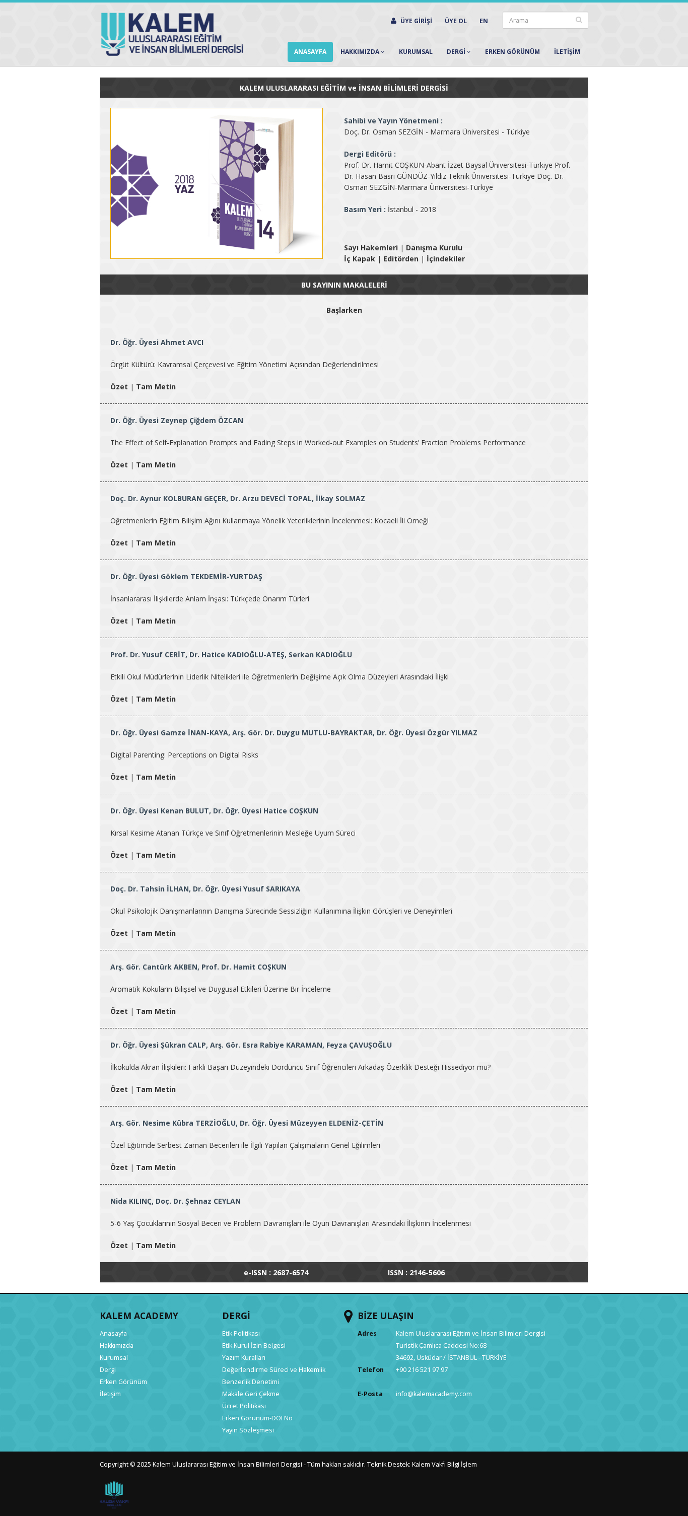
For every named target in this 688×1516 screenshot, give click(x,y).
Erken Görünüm (512, 51)
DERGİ (236, 1316)
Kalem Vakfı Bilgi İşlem (444, 1464)
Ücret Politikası (244, 1406)
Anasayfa (310, 51)
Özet (119, 386)
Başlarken (344, 310)
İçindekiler (446, 258)
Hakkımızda (360, 51)
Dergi (108, 1369)
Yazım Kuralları (243, 1357)
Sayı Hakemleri (371, 247)
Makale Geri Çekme (251, 1394)
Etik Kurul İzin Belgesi (254, 1345)
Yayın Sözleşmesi (248, 1430)
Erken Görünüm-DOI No (257, 1418)
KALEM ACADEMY (139, 1316)
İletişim (110, 1394)
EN (483, 21)
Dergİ (457, 51)
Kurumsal (416, 51)
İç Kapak (359, 258)
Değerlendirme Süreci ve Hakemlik (273, 1369)
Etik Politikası (241, 1333)
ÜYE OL (456, 21)
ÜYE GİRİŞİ (415, 21)
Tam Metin (156, 386)
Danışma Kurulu (434, 247)
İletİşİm (567, 51)
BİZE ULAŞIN (386, 1316)
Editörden (401, 258)
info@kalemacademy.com (434, 1394)
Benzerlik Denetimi (250, 1381)
